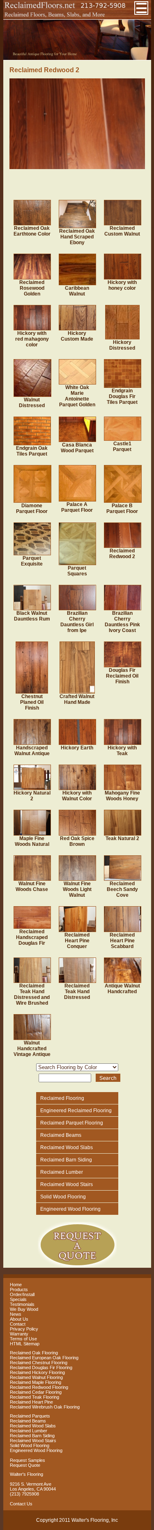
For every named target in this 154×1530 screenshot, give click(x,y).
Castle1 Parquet (122, 446)
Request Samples (27, 1460)
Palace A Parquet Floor (77, 507)
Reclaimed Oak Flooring (34, 1352)
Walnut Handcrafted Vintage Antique (32, 1048)
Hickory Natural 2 (32, 796)
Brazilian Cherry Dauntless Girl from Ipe (77, 621)
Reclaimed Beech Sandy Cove (122, 889)
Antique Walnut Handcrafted (122, 988)
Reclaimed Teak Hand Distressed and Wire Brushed (32, 994)
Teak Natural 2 (122, 838)
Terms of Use (23, 1338)
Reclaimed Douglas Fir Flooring (41, 1367)
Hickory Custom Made (77, 336)
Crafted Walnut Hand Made (77, 699)
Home (16, 1284)
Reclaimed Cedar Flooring (36, 1392)
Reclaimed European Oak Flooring (44, 1357)
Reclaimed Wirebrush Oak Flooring (45, 1406)
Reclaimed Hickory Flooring (37, 1372)
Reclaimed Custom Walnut (122, 231)
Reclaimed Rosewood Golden (31, 288)
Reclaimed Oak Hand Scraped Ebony (77, 236)
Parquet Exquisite (32, 561)
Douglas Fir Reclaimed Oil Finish (122, 676)
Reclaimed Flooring (62, 1098)
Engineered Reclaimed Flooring (76, 1110)
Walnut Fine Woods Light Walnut (77, 889)
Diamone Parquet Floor (32, 508)
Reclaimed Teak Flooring (34, 1397)
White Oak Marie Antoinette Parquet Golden (77, 396)
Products (19, 1289)
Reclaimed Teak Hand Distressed (77, 991)
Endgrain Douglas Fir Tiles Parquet (122, 396)
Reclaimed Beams (60, 1135)
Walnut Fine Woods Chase (32, 886)
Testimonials (22, 1304)
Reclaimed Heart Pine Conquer (77, 940)
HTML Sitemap (24, 1343)
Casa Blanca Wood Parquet (77, 448)
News (15, 1314)
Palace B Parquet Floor (122, 508)
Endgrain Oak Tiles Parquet (32, 451)
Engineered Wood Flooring (70, 1209)
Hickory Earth (77, 748)
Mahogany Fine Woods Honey (122, 796)
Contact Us (21, 1503)
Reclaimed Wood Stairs (66, 1184)
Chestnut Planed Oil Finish (32, 702)
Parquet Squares (77, 571)
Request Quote (25, 1465)
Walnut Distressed (32, 402)
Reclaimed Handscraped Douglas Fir (32, 937)
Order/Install (22, 1294)
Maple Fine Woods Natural (32, 841)
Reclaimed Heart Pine (31, 1401)
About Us (19, 1319)
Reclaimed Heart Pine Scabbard (122, 940)
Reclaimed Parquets (30, 1415)
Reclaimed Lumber (61, 1172)
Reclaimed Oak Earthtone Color (32, 231)
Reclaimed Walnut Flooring (36, 1377)
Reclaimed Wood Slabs (66, 1147)
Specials (18, 1299)
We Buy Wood (24, 1309)
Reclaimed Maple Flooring (35, 1382)
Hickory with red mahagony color (32, 339)
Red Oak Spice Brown (77, 841)
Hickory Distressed (122, 345)
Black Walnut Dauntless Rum (32, 616)
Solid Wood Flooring (63, 1197)
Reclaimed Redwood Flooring (39, 1387)
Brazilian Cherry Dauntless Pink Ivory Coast (122, 621)
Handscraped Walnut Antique (32, 750)
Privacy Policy (24, 1328)
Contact (17, 1324)
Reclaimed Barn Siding (66, 1160)
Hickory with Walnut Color (77, 796)
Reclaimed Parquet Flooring (71, 1123)
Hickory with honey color (122, 285)
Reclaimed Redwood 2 (122, 553)
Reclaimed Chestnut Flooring (38, 1362)
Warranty (19, 1333)
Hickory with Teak (122, 750)
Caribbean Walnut (77, 291)
